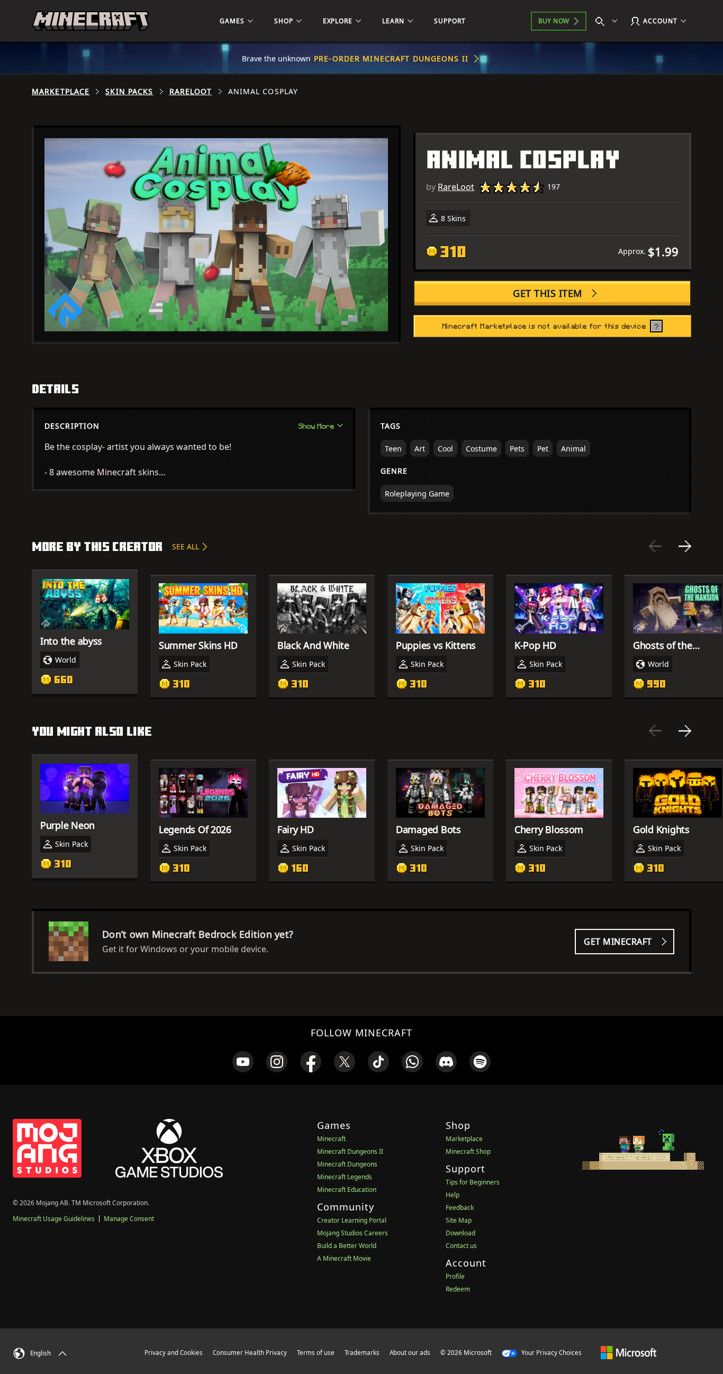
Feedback (460, 1207)
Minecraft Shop (468, 1151)
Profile (455, 1276)
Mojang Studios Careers (352, 1232)
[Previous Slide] (655, 546)
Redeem (458, 1289)
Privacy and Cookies (173, 1353)
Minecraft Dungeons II (350, 1151)
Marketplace (60, 91)
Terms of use (316, 1353)
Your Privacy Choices (551, 1353)
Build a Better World (346, 1245)
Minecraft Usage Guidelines (54, 1218)
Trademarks (362, 1353)
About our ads (410, 1353)
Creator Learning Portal (351, 1220)
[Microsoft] (628, 1352)
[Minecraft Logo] (90, 21)
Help (452, 1194)
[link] (243, 1061)
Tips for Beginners (473, 1182)
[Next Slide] (685, 546)
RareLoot (190, 91)
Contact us (461, 1245)
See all (185, 546)
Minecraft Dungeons (347, 1164)
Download (460, 1232)
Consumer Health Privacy (250, 1353)
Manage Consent (129, 1218)
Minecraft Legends (344, 1176)
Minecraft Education (346, 1189)
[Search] (608, 21)
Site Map (459, 1220)
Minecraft (331, 1138)
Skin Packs (129, 91)
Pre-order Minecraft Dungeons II (391, 58)
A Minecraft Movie (344, 1258)
